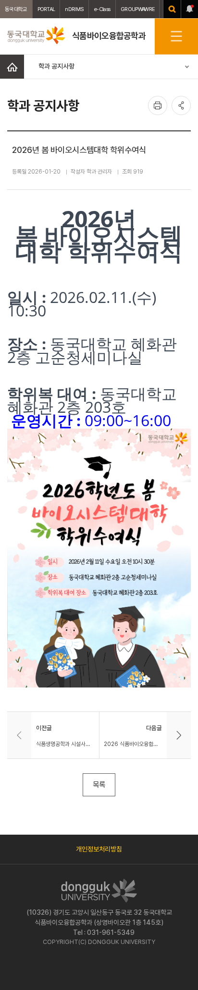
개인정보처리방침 (99, 849)
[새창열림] (172, 9)
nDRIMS (74, 9)
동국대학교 (16, 9)
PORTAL (46, 9)
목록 (99, 784)
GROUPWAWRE (137, 9)
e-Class (102, 9)
